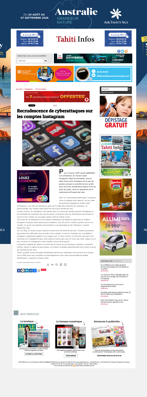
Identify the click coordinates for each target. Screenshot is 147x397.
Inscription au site (88, 365)
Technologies (40, 89)
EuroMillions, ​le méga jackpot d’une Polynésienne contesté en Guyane (115, 267)
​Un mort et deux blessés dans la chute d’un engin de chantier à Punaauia (114, 276)
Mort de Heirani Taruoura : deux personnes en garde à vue (114, 301)
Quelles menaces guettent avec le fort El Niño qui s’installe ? (116, 293)
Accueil (19, 89)
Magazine (29, 89)
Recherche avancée (107, 92)
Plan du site (68, 365)
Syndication (78, 365)
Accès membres (59, 365)
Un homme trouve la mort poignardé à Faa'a (112, 285)
